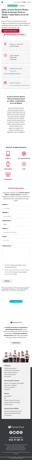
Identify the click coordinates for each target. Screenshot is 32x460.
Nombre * (5, 204)
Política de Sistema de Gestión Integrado (15, 447)
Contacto (7, 389)
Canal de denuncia (20, 446)
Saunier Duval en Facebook (12, 402)
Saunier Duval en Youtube (11, 400)
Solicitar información (10, 31)
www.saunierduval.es (20, 449)
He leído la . (15, 266)
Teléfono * (5, 228)
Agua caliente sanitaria (11, 372)
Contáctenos (16, 343)
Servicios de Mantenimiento (12, 413)
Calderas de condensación (12, 370)
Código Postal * (7, 220)
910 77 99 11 (16, 440)
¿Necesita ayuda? (17, 301)
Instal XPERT (7, 396)
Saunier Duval (8, 404)
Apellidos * (5, 212)
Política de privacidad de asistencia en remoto (16, 448)
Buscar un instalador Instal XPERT (14, 383)
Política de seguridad (10, 449)
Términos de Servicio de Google (16, 457)
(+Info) (15, 274)
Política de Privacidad (22, 444)
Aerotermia (7, 376)
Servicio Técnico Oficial (19, 272)
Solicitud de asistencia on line (13, 411)
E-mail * (4, 236)
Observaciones (6, 246)
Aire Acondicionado (10, 374)
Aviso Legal (14, 444)
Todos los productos (10, 368)
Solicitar (7, 281)
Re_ (5, 398)
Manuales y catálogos (10, 385)
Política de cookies (11, 446)
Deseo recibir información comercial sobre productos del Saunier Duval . (17, 272)
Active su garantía (9, 387)
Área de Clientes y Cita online (15, 34)
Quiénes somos (7, 444)
